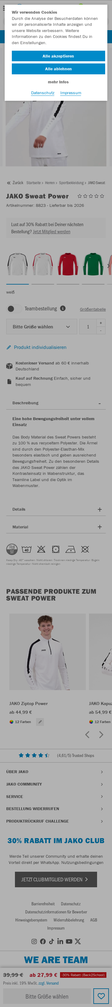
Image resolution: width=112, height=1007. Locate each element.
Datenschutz (42, 92)
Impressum (70, 92)
